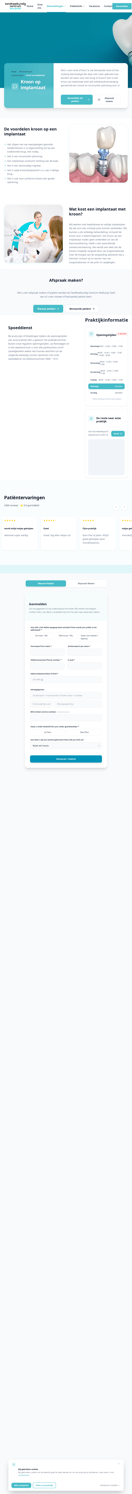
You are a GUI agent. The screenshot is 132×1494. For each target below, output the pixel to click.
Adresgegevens (37, 689)
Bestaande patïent (80, 308)
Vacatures (94, 6)
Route (116, 433)
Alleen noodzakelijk (44, 1485)
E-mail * (71, 660)
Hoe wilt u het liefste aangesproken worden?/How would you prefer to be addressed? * (64, 628)
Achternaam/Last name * (79, 646)
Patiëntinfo (76, 6)
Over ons (40, 6)
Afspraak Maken (86, 583)
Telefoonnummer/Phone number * (46, 660)
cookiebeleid (23, 1475)
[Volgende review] (124, 507)
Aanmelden (122, 6)
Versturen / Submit (66, 759)
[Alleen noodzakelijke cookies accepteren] (119, 1464)
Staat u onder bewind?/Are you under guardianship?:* (55, 726)
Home (30, 6)
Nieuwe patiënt (46, 308)
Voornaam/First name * (41, 646)
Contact (108, 6)
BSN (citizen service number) (50, 712)
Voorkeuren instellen (109, 1485)
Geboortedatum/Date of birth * (45, 673)
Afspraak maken (109, 100)
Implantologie (17, 75)
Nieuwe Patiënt (46, 583)
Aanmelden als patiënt (75, 100)
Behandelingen (55, 6)
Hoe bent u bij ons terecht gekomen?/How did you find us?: (57, 740)
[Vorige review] (115, 507)
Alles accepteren (21, 1485)
